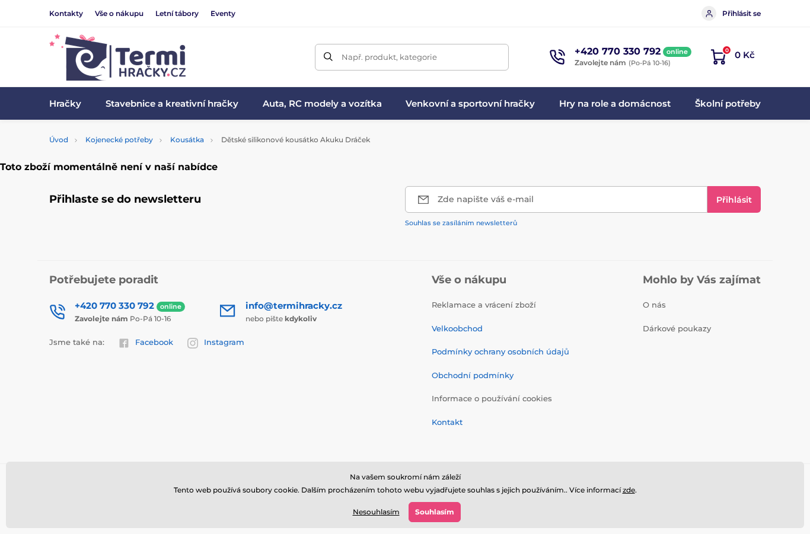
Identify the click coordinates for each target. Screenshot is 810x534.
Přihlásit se (741, 13)
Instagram (224, 342)
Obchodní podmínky (473, 375)
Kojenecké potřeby (119, 139)
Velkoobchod (457, 328)
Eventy (223, 13)
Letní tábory (177, 13)
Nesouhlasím (376, 511)
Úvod (58, 139)
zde (629, 489)
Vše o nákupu (119, 13)
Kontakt (447, 422)
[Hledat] (328, 57)
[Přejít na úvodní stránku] (117, 57)
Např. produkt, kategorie (389, 57)
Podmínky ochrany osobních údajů (500, 351)
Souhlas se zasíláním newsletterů (461, 223)
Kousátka (187, 139)
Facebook (154, 342)
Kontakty (66, 13)
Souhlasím (434, 511)
